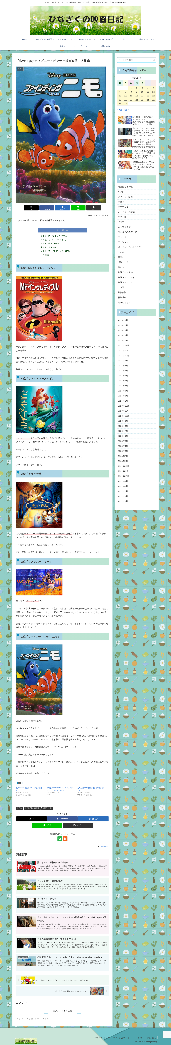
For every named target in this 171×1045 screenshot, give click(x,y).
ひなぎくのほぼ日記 (33, 808)
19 (153, 96)
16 (137, 96)
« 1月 (119, 110)
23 (137, 100)
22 (131, 100)
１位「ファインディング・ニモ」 (57, 251)
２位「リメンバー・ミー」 (54, 247)
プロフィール (100, 1038)
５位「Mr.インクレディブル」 (55, 236)
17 (142, 96)
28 (125, 103)
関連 (47, 255)
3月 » (126, 110)
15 (131, 96)
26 (153, 100)
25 (148, 100)
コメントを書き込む (62, 1011)
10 (142, 92)
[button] (93, 207)
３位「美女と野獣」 (51, 243)
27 (120, 103)
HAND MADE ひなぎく (116, 1038)
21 (125, 100)
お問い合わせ (151, 1038)
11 (148, 92)
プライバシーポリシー (136, 1038)
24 (142, 100)
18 (148, 96)
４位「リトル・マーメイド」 (55, 240)
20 (120, 100)
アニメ (20, 808)
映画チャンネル (48, 808)
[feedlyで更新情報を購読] (59, 838)
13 (120, 96)
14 (125, 96)
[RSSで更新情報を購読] (65, 838)
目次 (59, 230)
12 (153, 92)
